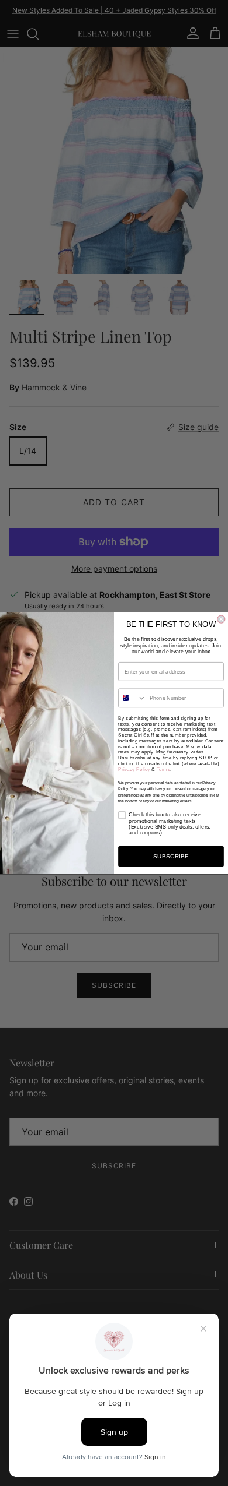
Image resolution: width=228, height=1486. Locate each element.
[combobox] (132, 698)
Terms (163, 769)
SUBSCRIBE (171, 856)
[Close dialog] (221, 619)
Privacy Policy (134, 769)
